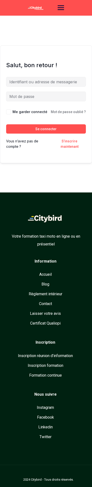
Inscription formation (45, 365)
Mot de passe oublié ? (68, 112)
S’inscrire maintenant (70, 143)
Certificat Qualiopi (45, 323)
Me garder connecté (30, 112)
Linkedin (45, 427)
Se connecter (46, 129)
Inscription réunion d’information (45, 355)
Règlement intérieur (45, 294)
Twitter (45, 436)
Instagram (45, 407)
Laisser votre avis (45, 313)
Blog (45, 284)
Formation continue (45, 375)
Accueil (45, 274)
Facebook (45, 417)
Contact (45, 303)
